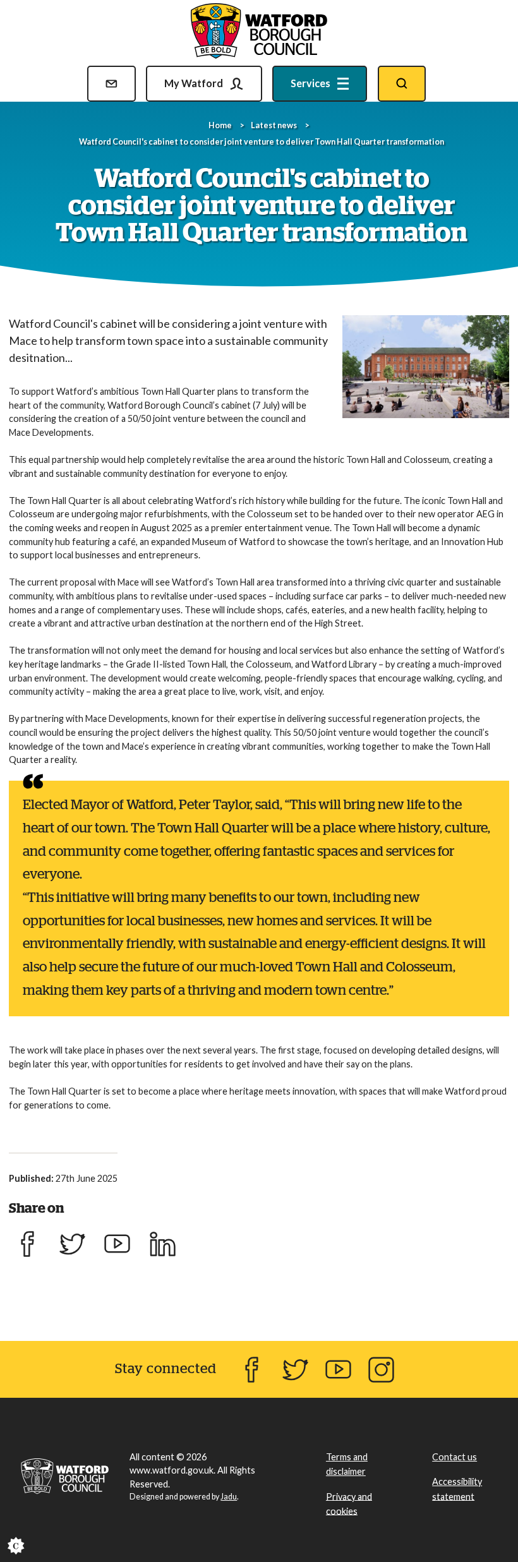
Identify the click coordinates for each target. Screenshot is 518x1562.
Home (220, 125)
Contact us (454, 1456)
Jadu (228, 1496)
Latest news (274, 125)
